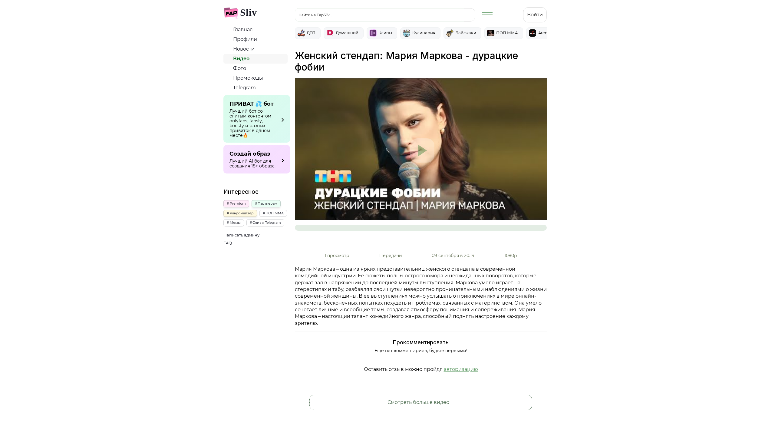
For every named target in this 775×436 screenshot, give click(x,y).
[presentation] (541, 7)
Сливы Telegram (266, 222)
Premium (238, 203)
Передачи (390, 255)
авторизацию (461, 369)
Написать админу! (241, 235)
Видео (240, 58)
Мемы (235, 222)
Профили (244, 39)
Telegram (244, 88)
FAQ (227, 243)
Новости (243, 49)
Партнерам (267, 203)
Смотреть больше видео (419, 402)
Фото (239, 68)
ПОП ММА (274, 213)
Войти (535, 15)
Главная (242, 29)
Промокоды (247, 78)
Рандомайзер (242, 213)
